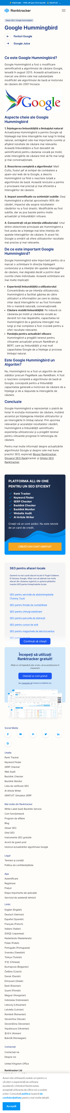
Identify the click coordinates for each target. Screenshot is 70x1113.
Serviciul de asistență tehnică (20, 897)
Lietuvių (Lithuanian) (15, 1004)
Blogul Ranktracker (44, 454)
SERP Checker (12, 766)
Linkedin (58, 734)
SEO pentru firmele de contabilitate (28, 605)
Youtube (20, 734)
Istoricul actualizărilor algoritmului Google (26, 846)
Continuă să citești (35, 641)
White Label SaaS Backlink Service (23, 808)
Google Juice (22, 43)
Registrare (10, 883)
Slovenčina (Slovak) (15, 1019)
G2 (8, 743)
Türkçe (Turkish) (13, 957)
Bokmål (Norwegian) (15, 1038)
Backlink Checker (14, 776)
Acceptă (11, 1106)
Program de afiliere (15, 818)
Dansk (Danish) (13, 976)
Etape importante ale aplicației (21, 892)
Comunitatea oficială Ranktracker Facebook (33, 734)
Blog (7, 823)
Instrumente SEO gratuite (18, 837)
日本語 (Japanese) (14, 933)
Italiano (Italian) (13, 928)
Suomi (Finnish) (13, 990)
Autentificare (11, 878)
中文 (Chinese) (12, 962)
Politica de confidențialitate (19, 865)
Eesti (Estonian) (13, 985)
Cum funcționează (14, 813)
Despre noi (10, 1056)
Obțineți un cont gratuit (35, 676)
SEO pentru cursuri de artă (24, 624)
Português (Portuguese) (17, 947)
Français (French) (14, 924)
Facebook (8, 734)
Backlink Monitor (13, 781)
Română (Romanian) (15, 1014)
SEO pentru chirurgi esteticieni (26, 611)
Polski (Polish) (12, 943)
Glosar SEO (10, 827)
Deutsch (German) (14, 914)
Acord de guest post (15, 842)
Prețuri (8, 888)
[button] (63, 10)
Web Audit (10, 771)
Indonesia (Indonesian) (17, 1000)
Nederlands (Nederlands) (18, 938)
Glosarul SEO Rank (16, 458)
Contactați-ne (12, 1052)
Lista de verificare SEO (17, 786)
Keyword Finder (13, 762)
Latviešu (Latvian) (14, 1009)
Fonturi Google (23, 36)
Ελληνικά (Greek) (14, 981)
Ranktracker (18, 10)
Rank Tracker (12, 757)
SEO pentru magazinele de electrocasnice (32, 631)
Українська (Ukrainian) (17, 1028)
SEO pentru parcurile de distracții (27, 618)
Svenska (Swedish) (15, 952)
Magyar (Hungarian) (15, 995)
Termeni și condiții (14, 860)
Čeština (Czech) (13, 971)
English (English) (13, 909)
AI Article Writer (13, 790)
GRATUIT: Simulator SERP (18, 795)
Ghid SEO (10, 832)
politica (26, 1093)
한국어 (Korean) (13, 1033)
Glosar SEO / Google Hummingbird (19, 20)
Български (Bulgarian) (17, 966)
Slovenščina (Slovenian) (17, 1023)
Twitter (45, 734)
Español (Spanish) (14, 919)
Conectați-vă (27, 683)
